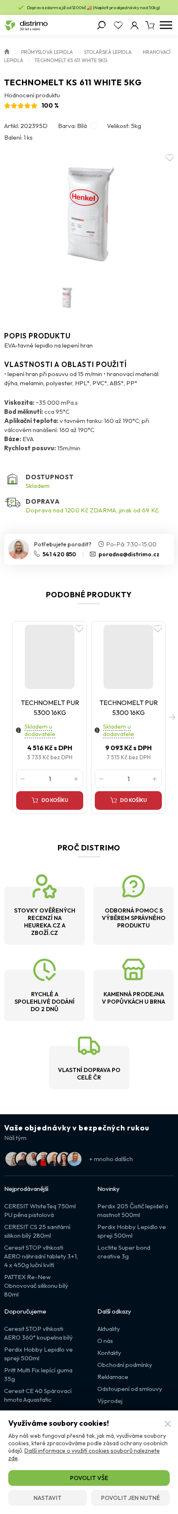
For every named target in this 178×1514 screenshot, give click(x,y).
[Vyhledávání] (101, 25)
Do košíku (54, 800)
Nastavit (48, 1498)
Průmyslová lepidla (47, 52)
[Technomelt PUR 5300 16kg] (49, 657)
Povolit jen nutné (130, 1498)
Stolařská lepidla (108, 52)
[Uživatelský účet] (134, 25)
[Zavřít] (167, 1424)
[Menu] (165, 25)
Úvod (7, 51)
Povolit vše (89, 1478)
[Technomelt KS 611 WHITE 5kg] (89, 214)
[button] (172, 717)
